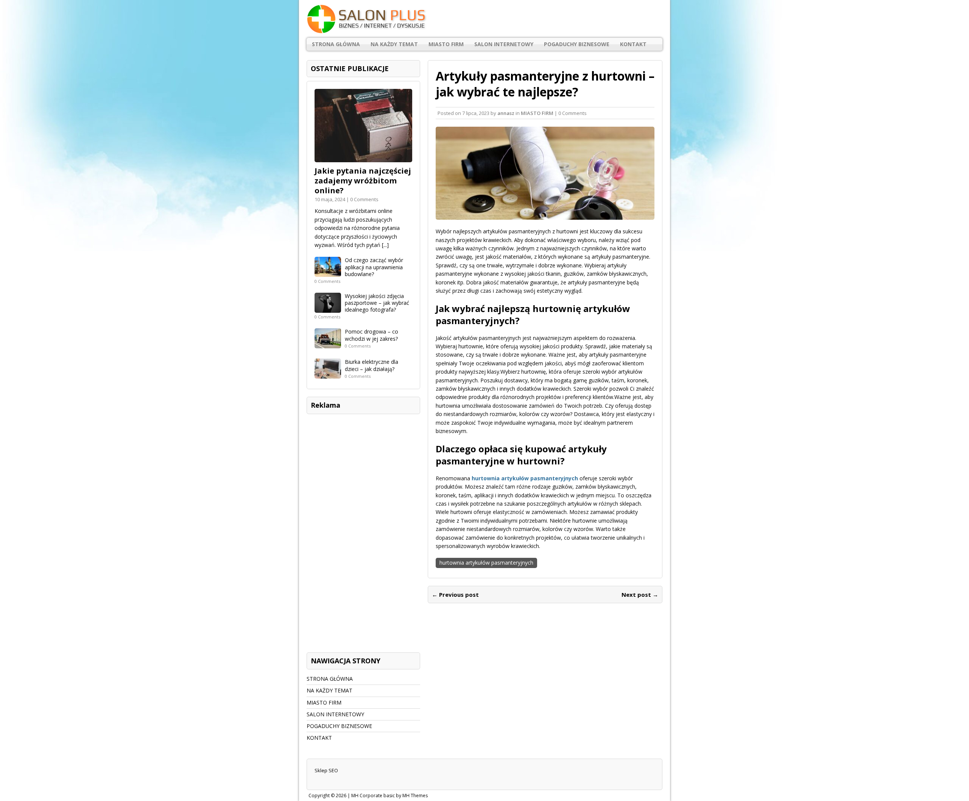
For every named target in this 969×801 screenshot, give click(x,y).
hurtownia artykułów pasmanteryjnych (486, 562)
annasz (505, 113)
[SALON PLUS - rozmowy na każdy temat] (484, 19)
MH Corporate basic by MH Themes (389, 795)
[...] (385, 244)
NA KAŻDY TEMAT (394, 44)
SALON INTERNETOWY (503, 44)
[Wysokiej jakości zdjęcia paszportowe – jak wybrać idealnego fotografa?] (328, 308)
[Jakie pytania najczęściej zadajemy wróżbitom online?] (363, 157)
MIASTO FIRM (446, 44)
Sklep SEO (326, 770)
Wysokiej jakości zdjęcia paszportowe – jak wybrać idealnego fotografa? (377, 302)
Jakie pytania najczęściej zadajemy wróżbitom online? (363, 181)
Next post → (640, 594)
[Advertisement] (363, 531)
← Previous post (455, 594)
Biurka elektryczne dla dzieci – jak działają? (371, 365)
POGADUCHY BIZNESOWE (576, 44)
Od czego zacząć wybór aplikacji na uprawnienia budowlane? (374, 266)
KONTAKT (633, 44)
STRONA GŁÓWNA (336, 44)
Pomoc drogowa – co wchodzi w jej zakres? (371, 335)
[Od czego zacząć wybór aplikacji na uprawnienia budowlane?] (328, 272)
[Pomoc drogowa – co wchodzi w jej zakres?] (328, 344)
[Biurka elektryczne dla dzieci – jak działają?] (328, 374)
